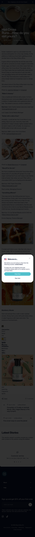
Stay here (17, 278)
